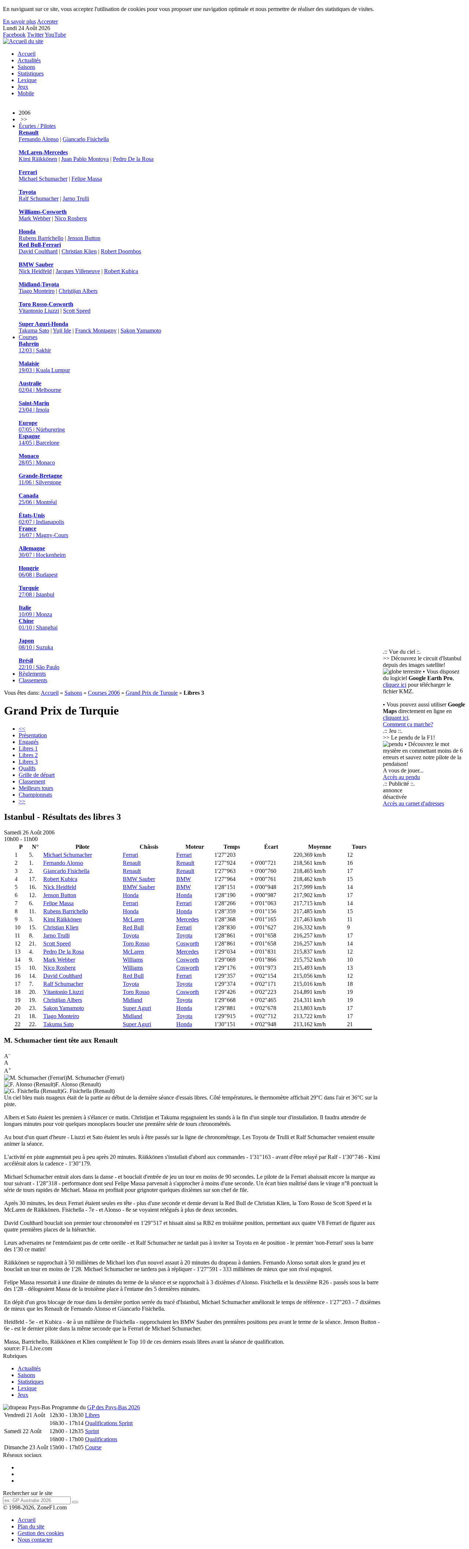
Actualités (29, 60)
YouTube (55, 35)
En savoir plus (19, 21)
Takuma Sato (34, 330)
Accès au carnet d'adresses (413, 803)
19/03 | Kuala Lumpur (44, 366)
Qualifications (101, 1439)
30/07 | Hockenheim (42, 551)
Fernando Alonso (39, 139)
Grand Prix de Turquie (152, 693)
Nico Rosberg (71, 218)
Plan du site (31, 1526)
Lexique (27, 80)
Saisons (26, 67)
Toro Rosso (136, 943)
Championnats (35, 795)
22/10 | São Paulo (39, 663)
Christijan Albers (78, 291)
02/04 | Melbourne (40, 386)
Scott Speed (77, 311)
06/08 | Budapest (38, 571)
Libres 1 (28, 748)
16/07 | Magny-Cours (43, 531)
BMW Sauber (139, 879)
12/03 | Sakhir (35, 347)
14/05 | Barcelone (39, 439)
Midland (132, 1000)
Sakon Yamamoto (141, 330)
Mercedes (187, 919)
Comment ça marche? (408, 724)
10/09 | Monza (35, 611)
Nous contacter (35, 1540)
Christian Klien (79, 251)
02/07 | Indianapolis (41, 518)
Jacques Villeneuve (78, 271)
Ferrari (130, 855)
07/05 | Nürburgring (42, 426)
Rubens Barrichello (41, 238)
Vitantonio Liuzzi (39, 311)
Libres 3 (28, 762)
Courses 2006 (104, 693)
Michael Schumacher (43, 179)
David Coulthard (38, 251)
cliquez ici (394, 685)
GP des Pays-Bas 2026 (113, 1407)
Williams (133, 960)
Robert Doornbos (121, 251)
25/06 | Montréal (38, 498)
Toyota (131, 935)
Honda (131, 895)
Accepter (47, 21)
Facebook (14, 35)
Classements (33, 680)
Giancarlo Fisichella (86, 139)
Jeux (23, 87)
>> (22, 801)
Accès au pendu (401, 777)
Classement (32, 781)
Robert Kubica (121, 271)
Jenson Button (83, 238)
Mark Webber (35, 218)
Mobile (26, 93)
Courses (28, 337)
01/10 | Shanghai (38, 624)
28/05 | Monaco (37, 459)
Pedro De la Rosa (133, 159)
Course (93, 1447)
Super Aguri (137, 1008)
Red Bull (133, 927)
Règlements (32, 674)
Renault (132, 863)
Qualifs (27, 768)
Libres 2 (28, 755)
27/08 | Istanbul (36, 591)
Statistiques (31, 73)
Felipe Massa (86, 179)
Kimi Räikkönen (38, 159)
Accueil (27, 54)
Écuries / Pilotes (37, 126)
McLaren (133, 919)
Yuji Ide (62, 330)
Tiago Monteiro (37, 291)
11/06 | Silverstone (40, 479)
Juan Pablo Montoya (85, 159)
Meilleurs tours (36, 788)
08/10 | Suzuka (36, 644)
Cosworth (187, 943)
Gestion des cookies (41, 1533)
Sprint (92, 1431)
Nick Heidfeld (35, 271)
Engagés (28, 742)
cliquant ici (395, 718)
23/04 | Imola (34, 406)
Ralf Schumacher (39, 198)
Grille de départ (37, 775)
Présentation (33, 735)
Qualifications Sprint (109, 1423)
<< (22, 729)
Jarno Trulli (76, 198)
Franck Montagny (96, 330)
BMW (183, 879)
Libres (92, 1415)
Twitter (35, 35)
